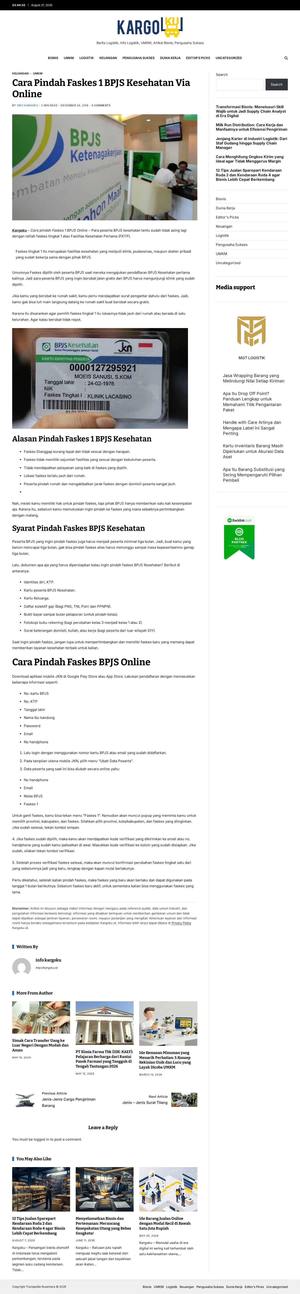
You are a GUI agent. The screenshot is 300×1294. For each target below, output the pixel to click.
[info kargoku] (21, 967)
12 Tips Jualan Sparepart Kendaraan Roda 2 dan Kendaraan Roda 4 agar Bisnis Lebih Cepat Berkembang (38, 1225)
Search (222, 74)
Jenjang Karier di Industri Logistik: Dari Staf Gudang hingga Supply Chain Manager (251, 143)
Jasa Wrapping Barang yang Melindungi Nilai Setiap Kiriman (254, 378)
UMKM (69, 58)
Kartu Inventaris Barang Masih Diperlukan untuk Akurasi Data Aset (253, 451)
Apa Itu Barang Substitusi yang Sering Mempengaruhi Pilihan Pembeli (254, 475)
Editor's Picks (227, 217)
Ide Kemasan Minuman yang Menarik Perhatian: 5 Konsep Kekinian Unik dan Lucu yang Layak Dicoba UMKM (165, 1059)
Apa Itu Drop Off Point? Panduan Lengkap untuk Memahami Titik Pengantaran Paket (252, 401)
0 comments (101, 105)
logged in (41, 1139)
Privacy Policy (181, 923)
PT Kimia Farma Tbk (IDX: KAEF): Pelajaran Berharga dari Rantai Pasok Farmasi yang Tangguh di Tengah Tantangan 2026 (104, 1059)
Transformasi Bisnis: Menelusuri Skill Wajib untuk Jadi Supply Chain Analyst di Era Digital (251, 111)
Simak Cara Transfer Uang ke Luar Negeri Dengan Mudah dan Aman (40, 1045)
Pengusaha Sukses (138, 58)
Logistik (86, 58)
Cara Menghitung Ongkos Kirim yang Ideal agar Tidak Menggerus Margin (250, 159)
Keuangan (108, 58)
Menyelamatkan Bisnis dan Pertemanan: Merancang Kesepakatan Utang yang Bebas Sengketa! (103, 1225)
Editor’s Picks (198, 58)
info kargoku (27, 105)
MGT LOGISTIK (252, 357)
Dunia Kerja (170, 58)
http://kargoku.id (46, 967)
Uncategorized (229, 58)
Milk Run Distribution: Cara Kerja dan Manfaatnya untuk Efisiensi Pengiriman (251, 127)
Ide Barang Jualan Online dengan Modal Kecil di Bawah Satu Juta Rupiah (165, 1223)
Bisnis (53, 58)
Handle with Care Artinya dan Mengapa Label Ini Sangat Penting (252, 428)
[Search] (286, 58)
